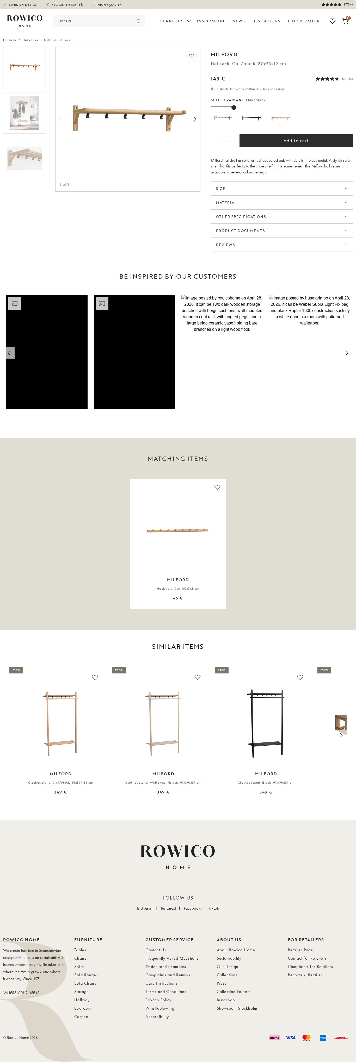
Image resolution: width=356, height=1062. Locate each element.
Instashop (226, 1000)
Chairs (80, 958)
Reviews (225, 244)
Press (222, 983)
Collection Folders (234, 991)
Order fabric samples (165, 966)
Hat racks (30, 40)
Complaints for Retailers (310, 966)
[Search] (139, 21)
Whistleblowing (159, 1008)
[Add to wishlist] (191, 56)
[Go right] (195, 119)
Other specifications (241, 216)
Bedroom (82, 1008)
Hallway (9, 40)
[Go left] (61, 119)
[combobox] (93, 21)
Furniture (172, 21)
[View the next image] (344, 544)
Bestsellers (266, 21)
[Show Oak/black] (223, 118)
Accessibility (157, 1016)
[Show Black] (251, 118)
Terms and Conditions (165, 991)
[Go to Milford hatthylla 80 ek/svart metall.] (24, 113)
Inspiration (211, 21)
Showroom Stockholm (237, 1008)
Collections (227, 975)
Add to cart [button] (296, 141)
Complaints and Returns (167, 975)
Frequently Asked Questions (172, 958)
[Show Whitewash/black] (280, 118)
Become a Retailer (305, 975)
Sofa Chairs (85, 983)
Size (220, 188)
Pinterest (168, 908)
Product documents (240, 230)
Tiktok (213, 908)
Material (226, 202)
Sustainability (229, 958)
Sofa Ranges (86, 975)
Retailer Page (300, 950)
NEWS (238, 21)
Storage (81, 991)
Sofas (79, 966)
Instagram (145, 908)
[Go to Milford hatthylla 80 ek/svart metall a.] (24, 67)
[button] (47, 352)
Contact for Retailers (307, 958)
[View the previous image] (11, 544)
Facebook (192, 908)
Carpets (81, 1016)
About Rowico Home (236, 950)
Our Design (228, 966)
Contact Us (155, 950)
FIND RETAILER (304, 21)
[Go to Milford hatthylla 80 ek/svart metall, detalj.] (24, 158)
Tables (80, 950)
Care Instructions (161, 983)
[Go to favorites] (332, 21)
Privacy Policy (158, 1000)
